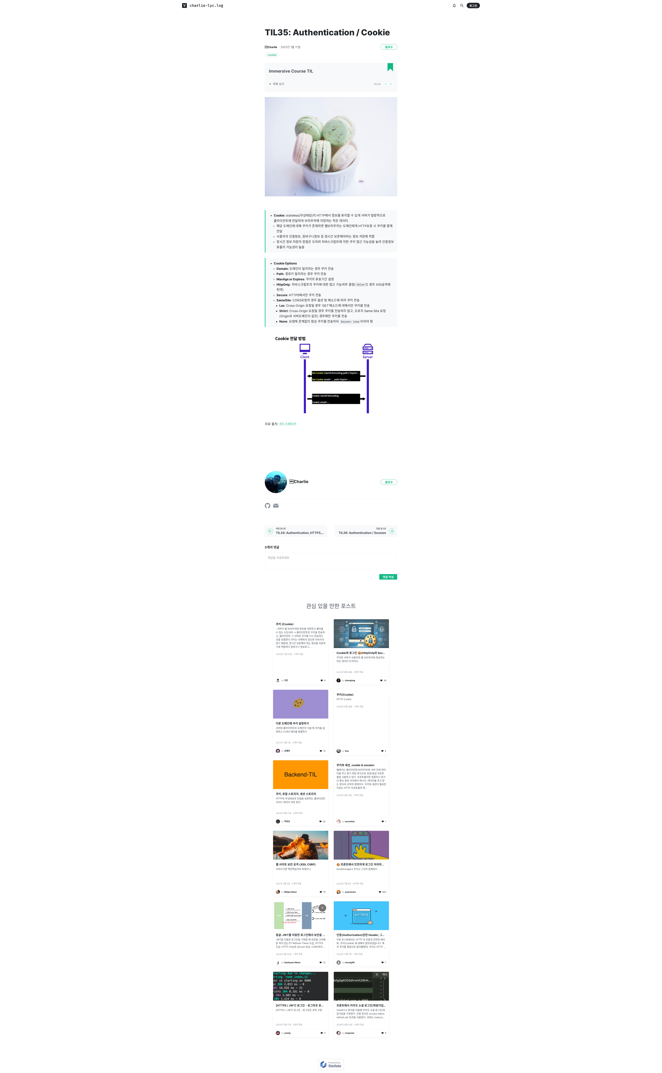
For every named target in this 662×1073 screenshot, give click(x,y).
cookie (272, 55)
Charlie (271, 47)
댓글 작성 (388, 577)
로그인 (473, 5)
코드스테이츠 (288, 424)
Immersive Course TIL (291, 71)
